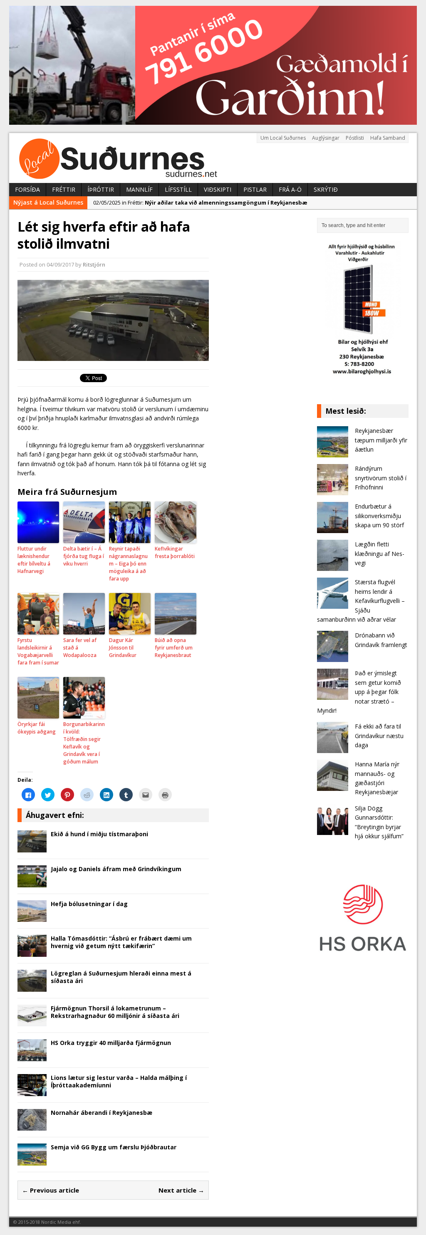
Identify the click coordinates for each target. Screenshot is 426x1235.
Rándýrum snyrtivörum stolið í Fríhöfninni (380, 477)
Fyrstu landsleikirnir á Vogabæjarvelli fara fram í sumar (38, 651)
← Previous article (50, 1190)
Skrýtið (326, 189)
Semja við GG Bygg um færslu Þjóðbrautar (113, 1147)
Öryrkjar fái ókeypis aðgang (36, 728)
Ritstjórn (94, 264)
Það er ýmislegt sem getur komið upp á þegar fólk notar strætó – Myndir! (359, 691)
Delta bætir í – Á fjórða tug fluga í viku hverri (83, 556)
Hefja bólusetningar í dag (89, 904)
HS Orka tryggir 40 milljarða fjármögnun (111, 1043)
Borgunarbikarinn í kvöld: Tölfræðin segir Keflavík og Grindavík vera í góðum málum (84, 743)
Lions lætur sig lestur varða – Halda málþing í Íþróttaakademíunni (119, 1081)
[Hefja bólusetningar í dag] (32, 917)
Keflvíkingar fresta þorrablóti (175, 552)
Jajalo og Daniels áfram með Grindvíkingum (116, 869)
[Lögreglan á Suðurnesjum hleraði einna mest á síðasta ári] (32, 986)
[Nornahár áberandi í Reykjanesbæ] (32, 1126)
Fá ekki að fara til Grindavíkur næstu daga (379, 735)
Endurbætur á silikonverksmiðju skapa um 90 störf (379, 515)
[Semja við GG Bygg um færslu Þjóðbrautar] (32, 1161)
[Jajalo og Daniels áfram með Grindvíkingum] (32, 882)
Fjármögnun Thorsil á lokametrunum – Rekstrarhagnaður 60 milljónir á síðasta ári (115, 1012)
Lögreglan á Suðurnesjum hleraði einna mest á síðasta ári (121, 977)
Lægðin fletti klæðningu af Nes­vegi (379, 553)
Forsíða (27, 189)
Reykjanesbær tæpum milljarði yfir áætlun (381, 440)
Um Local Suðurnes (283, 137)
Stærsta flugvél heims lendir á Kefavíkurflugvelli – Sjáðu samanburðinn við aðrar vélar (361, 600)
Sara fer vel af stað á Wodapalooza (80, 648)
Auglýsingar (325, 137)
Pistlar (255, 189)
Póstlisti (355, 137)
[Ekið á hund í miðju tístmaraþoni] (32, 847)
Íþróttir (100, 189)
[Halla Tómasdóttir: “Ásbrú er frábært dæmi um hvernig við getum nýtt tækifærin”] (32, 952)
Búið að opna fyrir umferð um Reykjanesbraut (174, 648)
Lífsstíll (178, 189)
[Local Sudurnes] (213, 158)
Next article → (181, 1190)
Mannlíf (139, 189)
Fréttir (63, 189)
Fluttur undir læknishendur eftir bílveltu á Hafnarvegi (33, 560)
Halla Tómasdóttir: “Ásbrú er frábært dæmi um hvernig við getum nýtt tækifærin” (121, 942)
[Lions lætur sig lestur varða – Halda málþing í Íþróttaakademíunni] (32, 1091)
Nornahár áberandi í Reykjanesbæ (101, 1112)
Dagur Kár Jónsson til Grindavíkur (122, 648)
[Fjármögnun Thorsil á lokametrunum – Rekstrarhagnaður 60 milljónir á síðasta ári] (32, 1021)
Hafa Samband (387, 137)
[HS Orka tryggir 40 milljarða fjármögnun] (32, 1056)
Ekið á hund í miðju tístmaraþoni (99, 834)
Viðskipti (217, 189)
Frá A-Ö (290, 189)
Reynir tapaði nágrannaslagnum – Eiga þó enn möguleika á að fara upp (128, 563)
